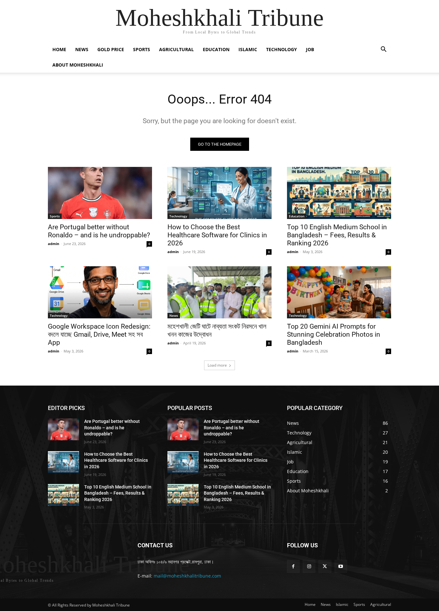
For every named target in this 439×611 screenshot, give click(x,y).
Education (216, 49)
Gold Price (110, 49)
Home (59, 49)
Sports (141, 49)
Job (310, 49)
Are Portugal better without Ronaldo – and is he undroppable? (99, 231)
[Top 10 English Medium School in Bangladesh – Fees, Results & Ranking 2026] (339, 193)
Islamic (247, 49)
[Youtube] (341, 566)
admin (53, 243)
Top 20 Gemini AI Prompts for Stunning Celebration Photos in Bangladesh (333, 334)
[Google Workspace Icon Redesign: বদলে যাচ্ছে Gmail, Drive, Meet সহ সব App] (100, 292)
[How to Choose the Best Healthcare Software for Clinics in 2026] (219, 193)
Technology (281, 49)
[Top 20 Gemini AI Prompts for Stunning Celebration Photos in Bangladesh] (339, 292)
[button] (383, 50)
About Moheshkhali (77, 65)
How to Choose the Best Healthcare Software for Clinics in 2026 (217, 235)
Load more (217, 365)
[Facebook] (293, 566)
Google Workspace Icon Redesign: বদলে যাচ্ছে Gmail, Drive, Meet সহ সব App (99, 334)
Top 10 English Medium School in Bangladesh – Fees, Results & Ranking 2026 (337, 235)
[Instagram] (309, 566)
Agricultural (176, 49)
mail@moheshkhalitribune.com (187, 576)
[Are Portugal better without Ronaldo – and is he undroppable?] (100, 193)
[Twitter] (324, 566)
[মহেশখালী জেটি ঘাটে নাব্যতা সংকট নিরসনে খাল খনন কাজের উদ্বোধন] (219, 292)
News (81, 49)
